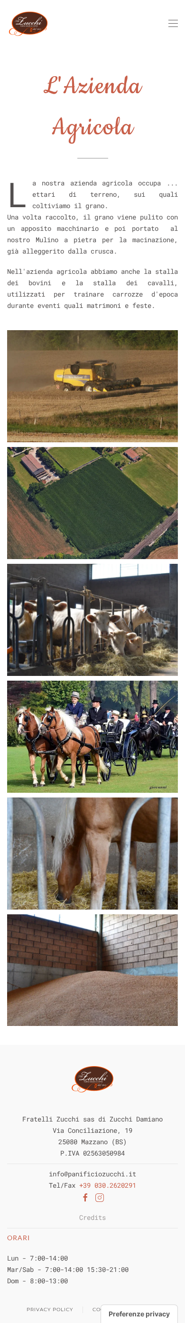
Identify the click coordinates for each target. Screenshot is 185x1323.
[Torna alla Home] (28, 23)
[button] (173, 23)
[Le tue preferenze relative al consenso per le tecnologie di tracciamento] (139, 1314)
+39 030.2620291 (107, 1185)
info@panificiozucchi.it (92, 1173)
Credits (92, 1217)
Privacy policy (50, 1309)
